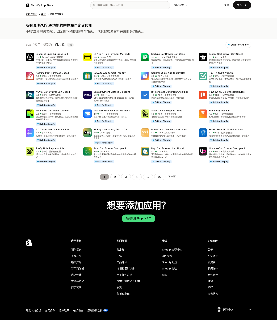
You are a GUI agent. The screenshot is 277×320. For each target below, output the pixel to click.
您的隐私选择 (95, 310)
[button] (52, 61)
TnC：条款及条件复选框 (221, 73)
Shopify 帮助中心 (172, 249)
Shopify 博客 (169, 268)
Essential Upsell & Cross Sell (52, 54)
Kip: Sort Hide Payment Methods (112, 110)
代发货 (120, 249)
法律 (210, 287)
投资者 (211, 262)
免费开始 (242, 5)
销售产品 (76, 262)
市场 (119, 256)
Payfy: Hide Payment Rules (51, 148)
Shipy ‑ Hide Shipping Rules (166, 110)
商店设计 (76, 274)
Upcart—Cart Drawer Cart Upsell (227, 148)
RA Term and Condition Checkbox (169, 91)
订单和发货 (77, 268)
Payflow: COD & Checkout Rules (227, 91)
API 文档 (167, 256)
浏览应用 (179, 5)
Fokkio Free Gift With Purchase (226, 129)
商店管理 (76, 287)
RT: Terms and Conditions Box (52, 129)
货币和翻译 (123, 293)
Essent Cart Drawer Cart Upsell (226, 54)
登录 (226, 5)
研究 (164, 274)
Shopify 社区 (169, 262)
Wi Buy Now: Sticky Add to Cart (111, 129)
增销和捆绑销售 (126, 268)
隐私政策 (64, 310)
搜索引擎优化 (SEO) (128, 281)
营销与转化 (77, 281)
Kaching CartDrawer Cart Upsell (168, 54)
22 (159, 176)
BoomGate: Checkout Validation (169, 129)
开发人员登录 (33, 310)
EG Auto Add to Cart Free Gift (110, 73)
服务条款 (50, 310)
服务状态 (213, 293)
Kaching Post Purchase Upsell (52, 73)
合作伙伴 (213, 274)
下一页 (172, 176)
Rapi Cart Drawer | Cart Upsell (167, 148)
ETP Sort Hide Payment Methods (112, 54)
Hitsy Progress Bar (219, 110)
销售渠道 (76, 249)
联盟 (210, 281)
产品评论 (122, 262)
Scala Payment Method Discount (112, 91)
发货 (119, 287)
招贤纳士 (213, 256)
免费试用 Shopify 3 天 (138, 218)
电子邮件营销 (124, 274)
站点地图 (78, 310)
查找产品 (76, 256)
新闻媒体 (213, 268)
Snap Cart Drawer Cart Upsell (110, 148)
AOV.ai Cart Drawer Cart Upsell (53, 91)
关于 (210, 249)
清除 (70, 44)
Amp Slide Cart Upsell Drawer (52, 110)
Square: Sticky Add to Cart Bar (168, 73)
